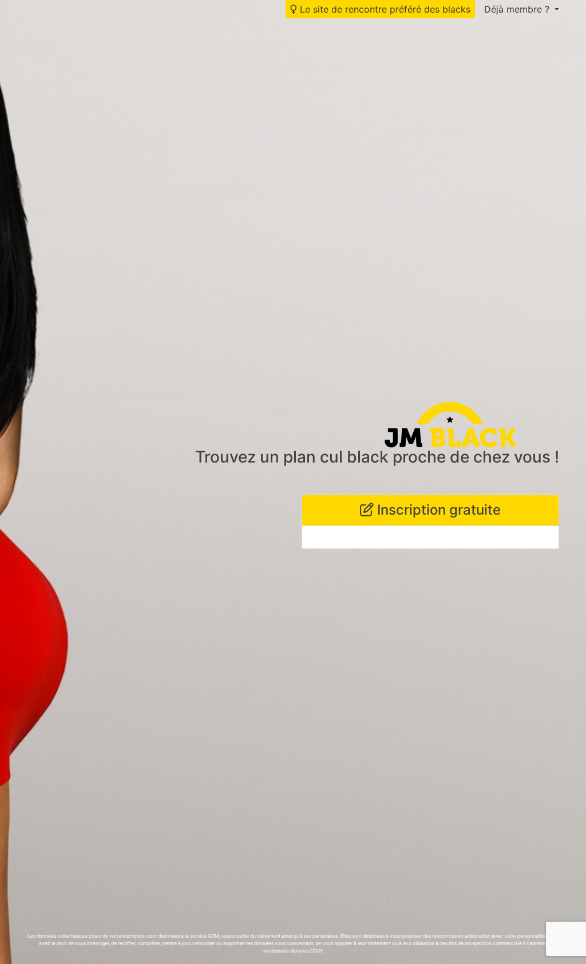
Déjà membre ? (518, 9)
